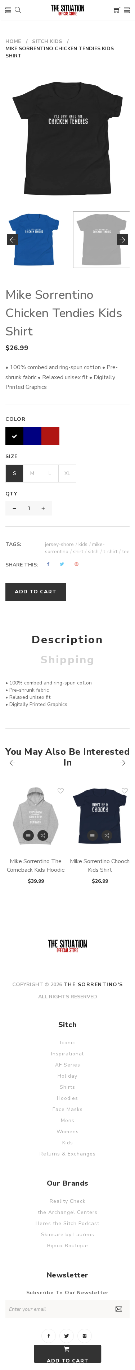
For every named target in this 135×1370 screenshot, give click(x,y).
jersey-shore (61, 544)
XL (67, 473)
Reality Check (68, 1201)
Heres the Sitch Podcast (67, 1223)
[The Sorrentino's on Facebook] (48, 1336)
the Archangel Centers (68, 1212)
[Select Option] (28, 835)
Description (67, 639)
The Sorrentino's (93, 984)
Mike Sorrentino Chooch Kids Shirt (100, 865)
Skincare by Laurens (67, 1234)
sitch (95, 551)
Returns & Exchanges (68, 1153)
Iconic (67, 1042)
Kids (67, 1142)
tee (126, 551)
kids (84, 544)
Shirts (67, 1087)
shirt (79, 551)
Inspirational (67, 1053)
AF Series (67, 1064)
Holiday (67, 1076)
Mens (68, 1120)
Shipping (67, 660)
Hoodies (67, 1098)
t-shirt (112, 551)
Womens (68, 1131)
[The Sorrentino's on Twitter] (66, 1336)
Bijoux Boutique (67, 1245)
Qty (11, 493)
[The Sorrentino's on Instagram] (84, 1336)
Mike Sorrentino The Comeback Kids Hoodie (36, 865)
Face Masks (68, 1109)
